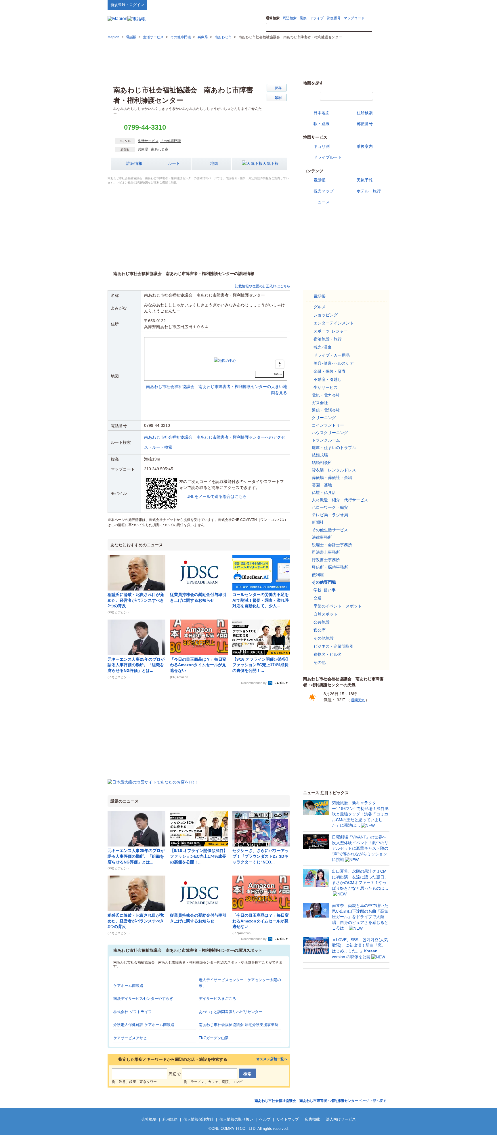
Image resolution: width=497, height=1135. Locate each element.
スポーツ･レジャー (331, 331)
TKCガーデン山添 (214, 1038)
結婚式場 (320, 455)
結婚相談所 (322, 462)
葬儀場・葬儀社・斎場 (332, 477)
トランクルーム (326, 440)
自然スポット (326, 614)
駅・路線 (322, 123)
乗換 (303, 18)
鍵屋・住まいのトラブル (334, 447)
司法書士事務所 (326, 552)
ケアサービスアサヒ (130, 1038)
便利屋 (318, 574)
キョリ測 (322, 146)
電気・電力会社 (326, 395)
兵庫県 (143, 149)
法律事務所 (322, 537)
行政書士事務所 (326, 559)
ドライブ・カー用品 (332, 355)
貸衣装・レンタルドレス (334, 470)
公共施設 (322, 622)
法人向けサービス (341, 1119)
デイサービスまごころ (217, 998)
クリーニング (324, 417)
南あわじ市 (159, 149)
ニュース (322, 202)
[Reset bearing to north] (280, 364)
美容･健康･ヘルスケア (334, 363)
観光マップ (324, 191)
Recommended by (254, 683)
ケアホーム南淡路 (128, 985)
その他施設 (324, 638)
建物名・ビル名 (328, 654)
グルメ (320, 307)
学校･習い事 (325, 590)
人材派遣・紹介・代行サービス (340, 500)
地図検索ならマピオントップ (332, 4)
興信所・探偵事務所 (330, 567)
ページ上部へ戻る (321, 1101)
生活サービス (148, 141)
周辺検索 (290, 18)
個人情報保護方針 (198, 1119)
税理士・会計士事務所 (332, 544)
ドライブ (317, 18)
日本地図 (322, 112)
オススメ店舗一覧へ (271, 1059)
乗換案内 (365, 146)
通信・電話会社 (326, 410)
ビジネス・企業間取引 (334, 646)
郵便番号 (334, 18)
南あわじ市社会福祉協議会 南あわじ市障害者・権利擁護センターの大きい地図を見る (216, 383)
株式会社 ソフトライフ (132, 1012)
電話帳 (320, 180)
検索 (381, 27)
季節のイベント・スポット (338, 606)
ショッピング (326, 315)
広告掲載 (312, 1119)
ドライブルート (328, 157)
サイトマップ (379, 4)
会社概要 (149, 1119)
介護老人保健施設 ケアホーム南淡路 (143, 1025)
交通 (318, 598)
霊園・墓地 (322, 485)
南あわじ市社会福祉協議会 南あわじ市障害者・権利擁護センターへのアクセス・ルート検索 (214, 442)
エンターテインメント (334, 323)
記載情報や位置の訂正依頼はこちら (262, 286)
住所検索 (365, 112)
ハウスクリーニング (330, 432)
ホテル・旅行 (369, 191)
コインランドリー (328, 425)
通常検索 (273, 18)
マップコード (354, 18)
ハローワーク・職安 (330, 507)
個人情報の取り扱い (236, 1119)
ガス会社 (320, 402)
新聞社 (318, 522)
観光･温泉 (323, 347)
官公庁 (320, 630)
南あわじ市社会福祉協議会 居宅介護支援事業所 (238, 1025)
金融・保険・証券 (330, 371)
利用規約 (170, 1119)
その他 (320, 662)
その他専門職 (170, 141)
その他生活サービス (330, 530)
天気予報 (271, 163)
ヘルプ (362, 4)
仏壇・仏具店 (324, 492)
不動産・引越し (328, 379)
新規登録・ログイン (127, 5)
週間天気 (358, 700)
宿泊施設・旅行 (328, 339)
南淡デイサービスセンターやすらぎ (143, 998)
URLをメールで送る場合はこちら (216, 496)
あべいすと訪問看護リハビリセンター (230, 1012)
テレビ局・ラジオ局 (330, 515)
